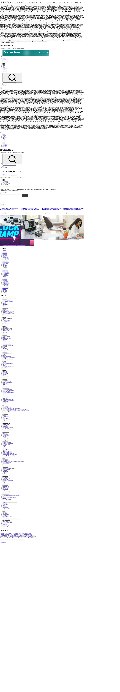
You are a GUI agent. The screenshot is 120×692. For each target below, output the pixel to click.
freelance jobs (5, 379)
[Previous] (1, 203)
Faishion (4, 368)
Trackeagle (4, 502)
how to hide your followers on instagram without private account (15, 408)
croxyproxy (4, 347)
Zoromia (4, 526)
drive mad (4, 361)
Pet (3, 463)
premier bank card (6, 468)
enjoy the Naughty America (7, 365)
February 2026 (5, 255)
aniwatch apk (5, 309)
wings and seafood (6, 518)
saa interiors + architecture (7, 479)
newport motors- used (6, 455)
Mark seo (4, 210)
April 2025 (4, 266)
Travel (3, 66)
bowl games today (6, 320)
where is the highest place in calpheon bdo (10, 517)
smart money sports (6, 485)
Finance (4, 373)
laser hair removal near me (7, 428)
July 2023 (4, 288)
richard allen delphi (6, 477)
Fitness (3, 61)
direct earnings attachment (7, 358)
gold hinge (4, 385)
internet (3, 416)
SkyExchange (5, 483)
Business (4, 58)
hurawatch (4, 411)
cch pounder (4, 331)
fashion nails (4, 370)
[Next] (3, 203)
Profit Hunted (5, 470)
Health (3, 63)
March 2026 (4, 254)
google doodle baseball (7, 388)
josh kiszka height (6, 421)
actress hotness (5, 303)
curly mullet (4, 350)
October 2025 (5, 259)
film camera (4, 371)
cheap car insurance (6, 335)
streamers (4, 491)
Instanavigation (5, 415)
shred (3, 481)
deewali (4, 354)
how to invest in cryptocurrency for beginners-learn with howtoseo (15, 409)
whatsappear (4, 516)
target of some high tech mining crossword (10, 494)
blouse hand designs (6, 319)
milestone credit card (6, 441)
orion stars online (5, 462)
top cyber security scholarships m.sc (9, 500)
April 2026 (4, 253)
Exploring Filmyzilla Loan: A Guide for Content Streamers (10, 185)
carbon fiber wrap (6, 329)
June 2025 (4, 264)
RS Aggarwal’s (5, 478)
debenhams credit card (6, 352)
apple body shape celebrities (8, 310)
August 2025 (5, 262)
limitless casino (5, 433)
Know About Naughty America (8, 427)
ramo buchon (5, 476)
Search (1, 192)
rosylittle (6, 180)
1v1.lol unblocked (6, 299)
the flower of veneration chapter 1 (9, 496)
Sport (3, 64)
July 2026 (4, 249)
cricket (3, 346)
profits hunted (5, 471)
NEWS (3, 456)
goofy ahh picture (5, 387)
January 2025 (5, 270)
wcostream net (5, 514)
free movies (4, 377)
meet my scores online (6, 438)
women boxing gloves (6, 520)
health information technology (8, 399)
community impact (6, 340)
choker (3, 336)
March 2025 (4, 267)
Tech (3, 65)
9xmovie (4, 301)
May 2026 (4, 251)
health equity (5, 397)
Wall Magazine (5, 512)
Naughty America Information (8, 452)
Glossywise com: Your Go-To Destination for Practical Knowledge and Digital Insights (72, 208)
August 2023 (5, 286)
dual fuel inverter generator (7, 362)
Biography (4, 315)
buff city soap (5, 322)
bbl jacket (4, 313)
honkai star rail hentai (6, 406)
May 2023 (4, 290)
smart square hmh (5, 486)
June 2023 (4, 289)
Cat (3, 330)
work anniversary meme (7, 521)
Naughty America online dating (8, 454)
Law (3, 429)
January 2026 (5, 256)
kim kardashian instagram (7, 426)
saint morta (4, 480)
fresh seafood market (6, 380)
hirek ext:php (5, 402)
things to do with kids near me (8, 498)
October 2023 (5, 284)
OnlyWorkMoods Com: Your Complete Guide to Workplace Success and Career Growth (31, 208)
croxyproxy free (5, 348)
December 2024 (5, 271)
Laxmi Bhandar (5, 430)
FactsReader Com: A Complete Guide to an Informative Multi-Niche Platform (15, 532)
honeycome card (5, 405)
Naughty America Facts (7, 451)
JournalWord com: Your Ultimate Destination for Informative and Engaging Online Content (52, 208)
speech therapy (5, 488)
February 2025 (5, 268)
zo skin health (5, 525)
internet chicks (5, 417)
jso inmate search (5, 423)
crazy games (4, 345)
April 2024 (4, 277)
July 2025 (4, 263)
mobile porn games (6, 443)
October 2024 (5, 273)
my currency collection (7, 450)
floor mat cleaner (5, 375)
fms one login (5, 376)
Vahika (3, 508)
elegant (3, 364)
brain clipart (4, 321)
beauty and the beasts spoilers (8, 314)
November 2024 (5, 272)
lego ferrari (4, 432)
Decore (3, 59)
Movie (3, 445)
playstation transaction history (8, 467)
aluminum (4, 308)
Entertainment (5, 366)
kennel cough (5, 425)
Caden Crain (5, 326)
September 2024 (5, 274)
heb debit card (5, 400)
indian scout (4, 414)
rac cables (4, 473)
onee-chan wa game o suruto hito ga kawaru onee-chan (13, 460)
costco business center (6, 343)
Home (3, 57)
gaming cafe (4, 382)
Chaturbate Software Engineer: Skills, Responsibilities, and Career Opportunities (9, 208)
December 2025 (5, 257)
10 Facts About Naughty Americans (9, 296)
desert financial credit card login (8, 356)
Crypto (3, 349)
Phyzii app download (6, 464)
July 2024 (4, 275)
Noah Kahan (5, 458)
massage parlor (5, 437)
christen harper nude (6, 337)
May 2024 (4, 276)
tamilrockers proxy (6, 493)
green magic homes (6, 390)
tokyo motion (5, 499)
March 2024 (4, 279)
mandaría (4, 436)
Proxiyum (4, 472)
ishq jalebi (4, 419)
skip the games (5, 482)
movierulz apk (5, 446)
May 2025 (4, 265)
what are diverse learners (7, 515)
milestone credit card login (7, 442)
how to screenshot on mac (7, 410)
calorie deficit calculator (7, 327)
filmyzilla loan (5, 181)
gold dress (4, 384)
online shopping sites (6, 461)
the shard (4, 497)
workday (4, 522)
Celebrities (4, 68)
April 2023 (4, 291)
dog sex (4, 359)
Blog (3, 318)
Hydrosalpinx (5, 412)
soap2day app (5, 487)
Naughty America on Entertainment (9, 453)
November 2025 (5, 258)
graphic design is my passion (8, 389)
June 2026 (4, 250)
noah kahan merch (6, 459)
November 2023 (5, 283)
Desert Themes (22, 538)
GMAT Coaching (5, 383)
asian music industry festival (8, 312)
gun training (4, 392)
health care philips (6, 396)
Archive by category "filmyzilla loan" (9, 174)
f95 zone (4, 367)
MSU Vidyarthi (5, 447)
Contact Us (4, 69)
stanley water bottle (6, 490)
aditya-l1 (4, 304)
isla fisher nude (5, 420)
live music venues (6, 434)
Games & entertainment (7, 381)
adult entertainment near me (7, 305)
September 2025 (5, 261)
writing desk (4, 523)
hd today (4, 393)
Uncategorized (5, 506)
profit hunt (4, 469)
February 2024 (5, 280)
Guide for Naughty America (8, 391)
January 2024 (5, 281)
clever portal (4, 338)
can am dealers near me (7, 328)
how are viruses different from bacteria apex (11, 407)
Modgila (4, 444)
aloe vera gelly (5, 306)
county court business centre (8, 344)
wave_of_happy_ (5, 513)
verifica (3, 509)
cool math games (5, 341)
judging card (4, 424)
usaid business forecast (6, 507)
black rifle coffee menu (7, 317)
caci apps (4, 324)
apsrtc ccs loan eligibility (7, 311)
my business (4, 449)
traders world (5, 503)
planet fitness (5, 465)
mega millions (5, 440)
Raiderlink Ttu (5, 474)
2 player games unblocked (7, 300)
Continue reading (3, 191)
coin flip (4, 339)
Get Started (4, 84)
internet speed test (6, 418)
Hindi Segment (5, 67)
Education (4, 60)
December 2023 (5, 282)
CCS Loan (4, 332)
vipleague (4, 511)
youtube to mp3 (5, 524)
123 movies (4, 297)
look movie (4, 435)
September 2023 (5, 285)
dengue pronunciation (6, 355)
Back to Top (3, 541)
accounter (4, 302)
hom (3, 403)
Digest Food (4, 357)
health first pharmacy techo (7, 398)
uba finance (4, 505)
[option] (10, 221)
